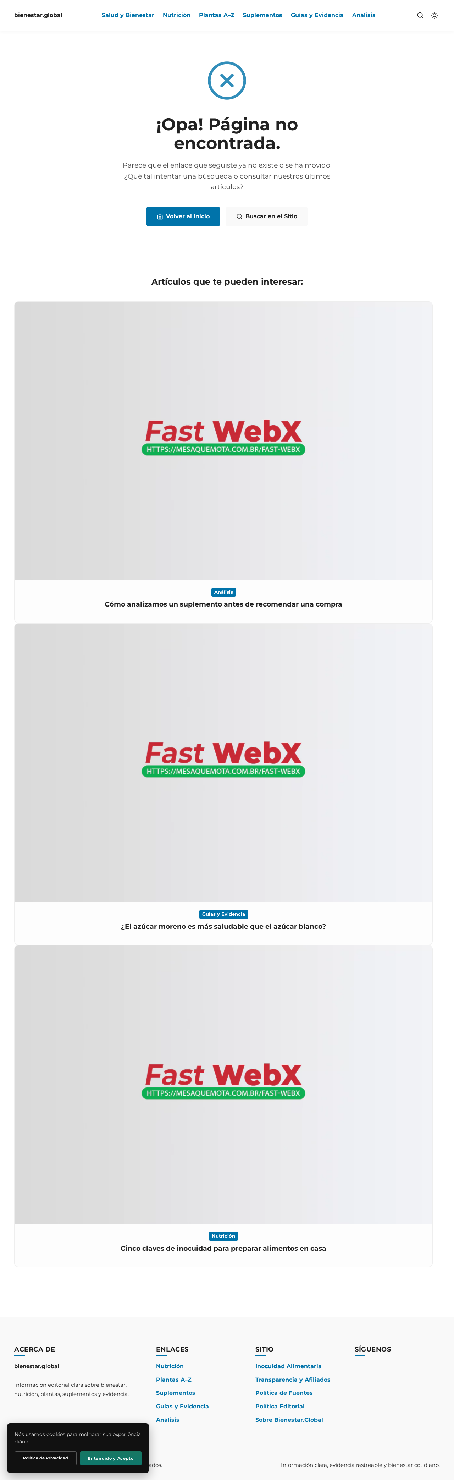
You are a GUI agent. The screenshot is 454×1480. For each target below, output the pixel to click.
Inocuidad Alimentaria (288, 1366)
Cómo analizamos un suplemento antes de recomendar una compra (223, 604)
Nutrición (176, 15)
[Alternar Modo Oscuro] (434, 15)
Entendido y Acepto (111, 1458)
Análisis (364, 15)
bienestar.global (38, 15)
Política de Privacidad (45, 1458)
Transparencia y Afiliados (293, 1379)
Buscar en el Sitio (271, 216)
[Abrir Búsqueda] (420, 15)
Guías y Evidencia (317, 15)
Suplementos (262, 15)
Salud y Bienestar (128, 15)
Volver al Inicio (188, 216)
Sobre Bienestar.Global (289, 1419)
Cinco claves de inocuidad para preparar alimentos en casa (223, 1248)
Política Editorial (280, 1406)
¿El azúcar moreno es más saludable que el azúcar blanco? (223, 926)
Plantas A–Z (216, 15)
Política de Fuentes (284, 1392)
